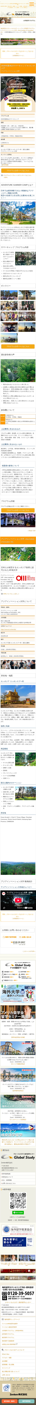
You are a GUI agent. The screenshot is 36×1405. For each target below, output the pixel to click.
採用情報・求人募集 (8, 1364)
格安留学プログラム (8, 1337)
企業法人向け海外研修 (9, 1344)
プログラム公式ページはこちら (18, 170)
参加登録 (5, 165)
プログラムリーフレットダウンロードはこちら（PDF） (17, 176)
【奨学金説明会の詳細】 (18, 1037)
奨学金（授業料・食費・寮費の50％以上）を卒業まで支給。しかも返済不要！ (9, 1264)
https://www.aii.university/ (8, 629)
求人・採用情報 (7, 1180)
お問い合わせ (6, 1375)
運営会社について (7, 1177)
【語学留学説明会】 (18, 1090)
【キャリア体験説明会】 (18, 1064)
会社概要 (4, 1361)
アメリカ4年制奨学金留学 (10, 1323)
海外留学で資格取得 (8, 1341)
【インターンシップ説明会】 (18, 1119)
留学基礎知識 (6, 1174)
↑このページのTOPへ (28, 951)
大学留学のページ (18, 55)
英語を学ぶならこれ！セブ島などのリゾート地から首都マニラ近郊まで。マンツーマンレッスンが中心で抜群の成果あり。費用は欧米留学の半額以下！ (18, 1142)
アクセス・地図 (6, 1357)
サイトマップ (6, 1368)
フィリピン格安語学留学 (9, 1327)
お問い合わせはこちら (9, 1183)
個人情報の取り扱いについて (10, 1371)
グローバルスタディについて (14, 1350)
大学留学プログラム (29, 28)
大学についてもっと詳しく (11, 594)
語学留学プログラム (8, 1334)
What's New (5, 1354)
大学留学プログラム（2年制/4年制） (13, 1330)
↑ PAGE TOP (31, 530)
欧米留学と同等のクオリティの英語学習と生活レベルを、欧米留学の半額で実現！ (27, 1264)
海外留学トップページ (12, 1319)
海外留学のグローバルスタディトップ (11, 28)
